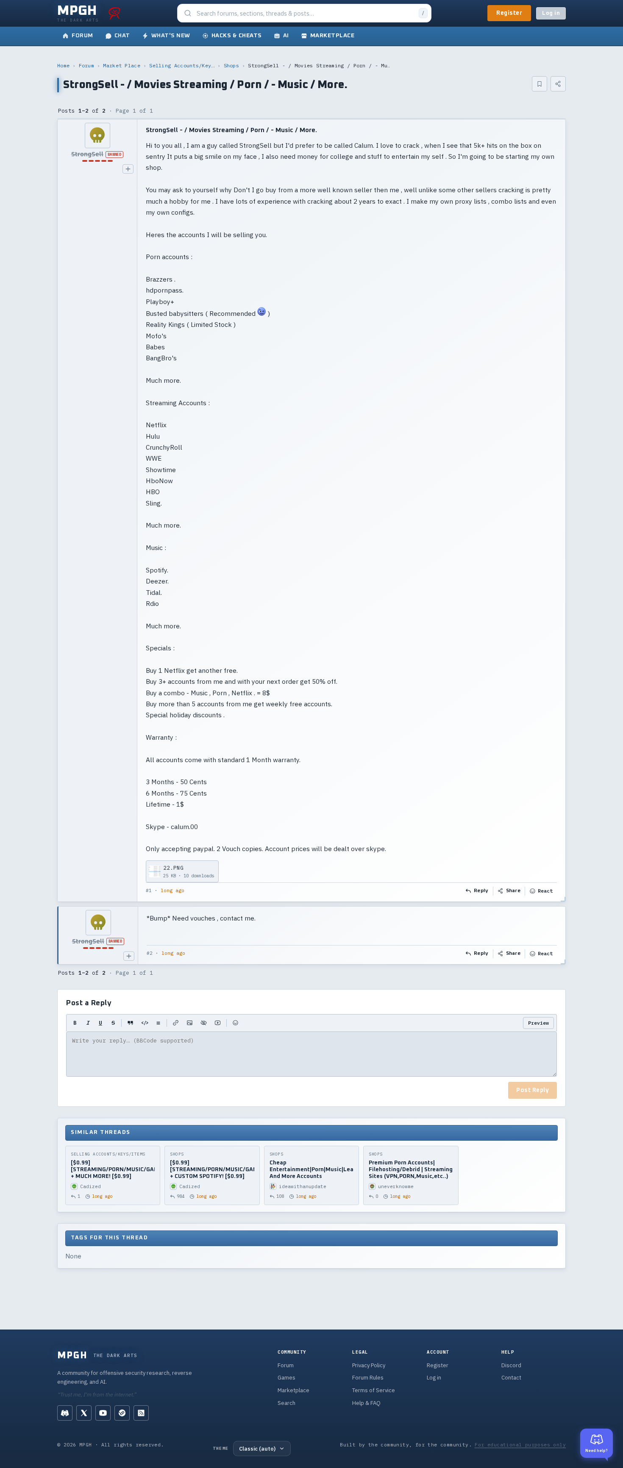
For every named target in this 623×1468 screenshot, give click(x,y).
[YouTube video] (217, 1023)
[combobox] (305, 13)
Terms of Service (373, 1390)
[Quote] (130, 1023)
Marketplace (293, 1390)
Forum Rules (368, 1377)
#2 (150, 953)
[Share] (558, 83)
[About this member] (128, 169)
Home (63, 65)
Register (509, 13)
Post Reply (532, 1090)
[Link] (175, 1023)
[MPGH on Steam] (122, 1413)
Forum (87, 65)
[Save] (539, 83)
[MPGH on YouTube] (103, 1413)
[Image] (189, 1023)
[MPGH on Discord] (64, 1413)
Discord (511, 1365)
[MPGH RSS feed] (141, 1413)
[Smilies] (235, 1023)
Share (513, 890)
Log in (551, 13)
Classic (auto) (257, 1448)
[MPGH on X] (84, 1413)
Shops (231, 65)
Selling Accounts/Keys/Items (181, 65)
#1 (149, 890)
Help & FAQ (366, 1403)
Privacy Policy (368, 1365)
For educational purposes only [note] (520, 1444)
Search (286, 1403)
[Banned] (97, 135)
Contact (511, 1377)
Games (286, 1377)
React (545, 890)
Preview (538, 1023)
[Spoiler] (203, 1023)
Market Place (121, 65)
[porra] (114, 13)
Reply (481, 890)
